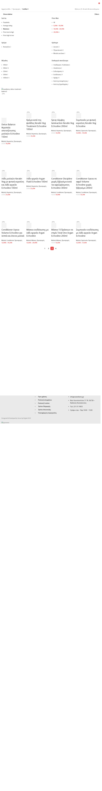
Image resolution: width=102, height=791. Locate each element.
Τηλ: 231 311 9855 (76, 644)
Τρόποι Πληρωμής (44, 645)
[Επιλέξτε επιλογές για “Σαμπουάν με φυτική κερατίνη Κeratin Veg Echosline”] (78, 242)
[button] (3, 247)
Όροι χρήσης (42, 635)
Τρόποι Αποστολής (44, 648)
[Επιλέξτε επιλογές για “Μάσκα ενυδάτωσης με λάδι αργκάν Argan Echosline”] (28, 607)
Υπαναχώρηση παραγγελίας (47, 651)
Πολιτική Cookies (44, 641)
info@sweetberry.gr (77, 635)
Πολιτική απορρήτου (45, 638)
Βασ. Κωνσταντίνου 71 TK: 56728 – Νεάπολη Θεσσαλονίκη (82, 639)
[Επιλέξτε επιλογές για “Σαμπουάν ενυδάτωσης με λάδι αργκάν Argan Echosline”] (78, 607)
